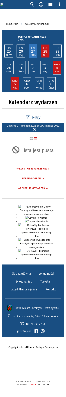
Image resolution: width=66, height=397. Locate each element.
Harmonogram (31, 178)
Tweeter (43, 331)
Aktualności (46, 274)
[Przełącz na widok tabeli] (35, 139)
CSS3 (33, 371)
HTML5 (27, 371)
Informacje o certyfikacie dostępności (33, 358)
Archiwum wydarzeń (31, 188)
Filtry (36, 117)
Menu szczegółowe (59, 4)
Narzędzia (41, 4)
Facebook (36, 331)
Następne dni (60, 37)
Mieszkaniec (24, 281)
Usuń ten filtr (34, 130)
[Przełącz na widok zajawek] (31, 139)
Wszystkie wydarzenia (32, 168)
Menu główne (50, 4)
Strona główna (21, 274)
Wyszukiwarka (31, 4)
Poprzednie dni (5, 37)
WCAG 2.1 (44, 371)
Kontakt (50, 289)
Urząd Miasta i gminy (24, 289)
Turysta (45, 281)
